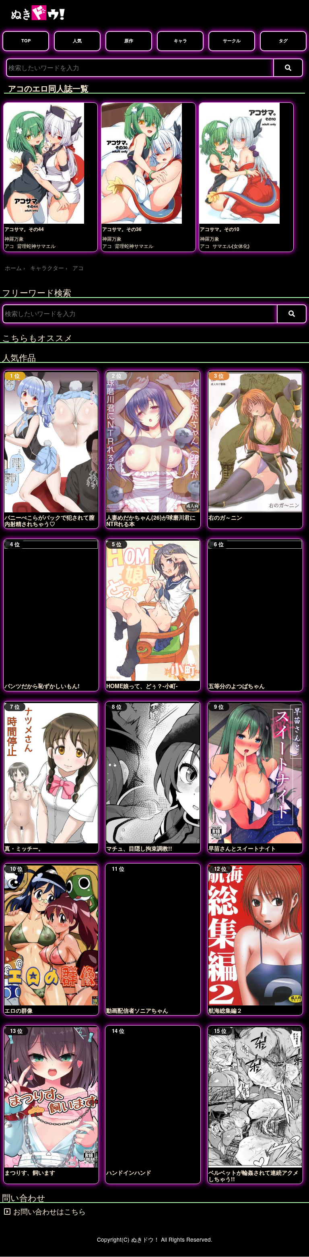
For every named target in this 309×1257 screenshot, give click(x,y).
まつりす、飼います (29, 1172)
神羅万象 (14, 238)
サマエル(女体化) (230, 246)
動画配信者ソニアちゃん (137, 1010)
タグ (283, 40)
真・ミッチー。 (24, 848)
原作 (128, 40)
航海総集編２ (225, 1010)
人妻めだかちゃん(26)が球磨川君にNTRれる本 (151, 520)
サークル (232, 40)
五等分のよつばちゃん (236, 686)
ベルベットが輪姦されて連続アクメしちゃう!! (253, 1175)
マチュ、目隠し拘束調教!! (139, 848)
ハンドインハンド (128, 1172)
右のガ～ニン (225, 517)
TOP (26, 40)
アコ (9, 246)
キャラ (180, 40)
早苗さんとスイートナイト (242, 848)
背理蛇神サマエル (36, 246)
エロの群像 (18, 1010)
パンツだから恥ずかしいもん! (42, 686)
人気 (77, 40)
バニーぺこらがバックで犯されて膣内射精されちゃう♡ (49, 520)
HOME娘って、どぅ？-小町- (142, 686)
